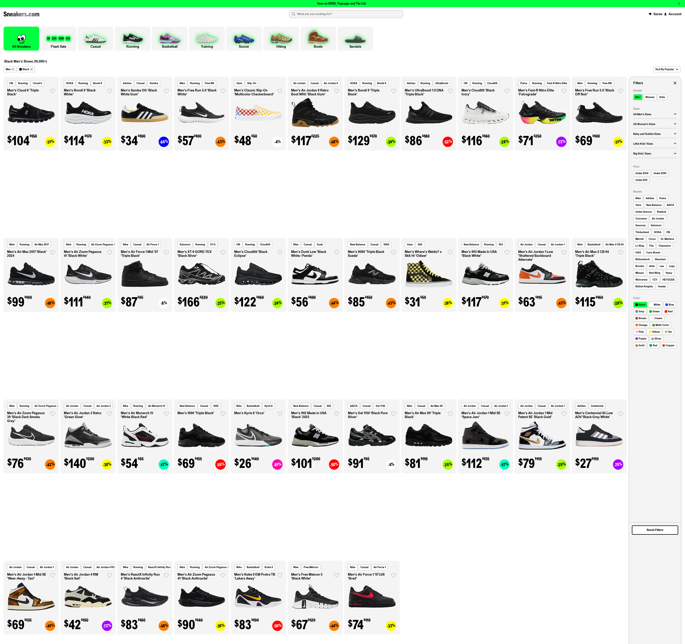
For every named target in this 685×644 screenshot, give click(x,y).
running (23, 83)
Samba (154, 83)
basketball (594, 244)
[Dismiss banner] (678, 3)
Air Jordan (299, 83)
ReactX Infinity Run (159, 567)
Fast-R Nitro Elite (557, 83)
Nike (182, 83)
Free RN (209, 83)
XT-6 (212, 244)
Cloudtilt (492, 83)
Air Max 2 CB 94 (614, 244)
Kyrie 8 (269, 406)
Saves (658, 14)
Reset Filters (655, 530)
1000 (216, 406)
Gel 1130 (380, 406)
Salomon (185, 244)
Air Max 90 (436, 406)
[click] (52, 91)
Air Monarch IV (156, 406)
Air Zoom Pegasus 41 (103, 244)
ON (11, 83)
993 (501, 244)
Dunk (320, 244)
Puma (523, 83)
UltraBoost (441, 83)
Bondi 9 (97, 83)
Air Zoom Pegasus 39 (47, 406)
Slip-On (251, 83)
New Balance (357, 244)
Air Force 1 (152, 244)
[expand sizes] (675, 114)
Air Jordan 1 (558, 244)
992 (329, 406)
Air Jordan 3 (104, 406)
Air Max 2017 (41, 244)
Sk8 (420, 244)
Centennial (597, 406)
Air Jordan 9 (331, 83)
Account (675, 14)
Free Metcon (311, 567)
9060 (386, 244)
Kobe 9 (269, 567)
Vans (239, 83)
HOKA (69, 83)
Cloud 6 (37, 83)
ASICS (353, 406)
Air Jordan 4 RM (106, 567)
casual (140, 83)
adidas (127, 83)
